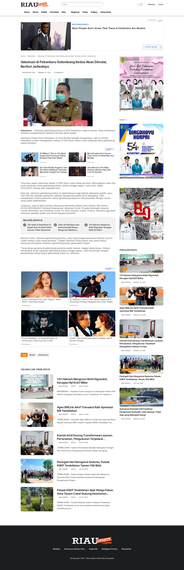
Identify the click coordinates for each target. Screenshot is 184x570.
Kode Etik (93, 549)
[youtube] (162, 12)
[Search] (101, 4)
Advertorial (105, 12)
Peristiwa (54, 12)
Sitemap (151, 4)
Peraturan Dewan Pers (74, 549)
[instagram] (158, 12)
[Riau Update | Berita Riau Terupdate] (35, 6)
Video (85, 12)
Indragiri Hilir (129, 301)
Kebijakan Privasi (109, 549)
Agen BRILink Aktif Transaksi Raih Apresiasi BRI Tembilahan (85, 409)
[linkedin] (43, 361)
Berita (35, 12)
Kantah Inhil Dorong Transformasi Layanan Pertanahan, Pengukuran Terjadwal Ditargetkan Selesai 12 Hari (84, 437)
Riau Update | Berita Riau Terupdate (100, 558)
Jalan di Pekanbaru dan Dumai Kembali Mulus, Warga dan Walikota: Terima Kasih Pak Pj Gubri (69, 227)
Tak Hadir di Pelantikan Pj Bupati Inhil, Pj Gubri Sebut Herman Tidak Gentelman (39, 227)
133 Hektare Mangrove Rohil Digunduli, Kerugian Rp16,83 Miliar (100, 227)
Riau (64, 12)
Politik (44, 12)
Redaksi (56, 549)
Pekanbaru (31, 56)
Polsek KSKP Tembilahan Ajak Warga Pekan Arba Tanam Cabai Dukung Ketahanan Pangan (85, 491)
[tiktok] (154, 12)
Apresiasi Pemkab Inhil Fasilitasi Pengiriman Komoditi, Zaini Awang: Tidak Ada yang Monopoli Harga (140, 412)
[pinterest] (38, 361)
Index (161, 4)
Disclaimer (126, 549)
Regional (75, 12)
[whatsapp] (150, 12)
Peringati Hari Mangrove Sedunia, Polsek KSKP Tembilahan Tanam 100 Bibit (83, 463)
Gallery (94, 12)
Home (27, 12)
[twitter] (146, 12)
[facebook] (142, 12)
